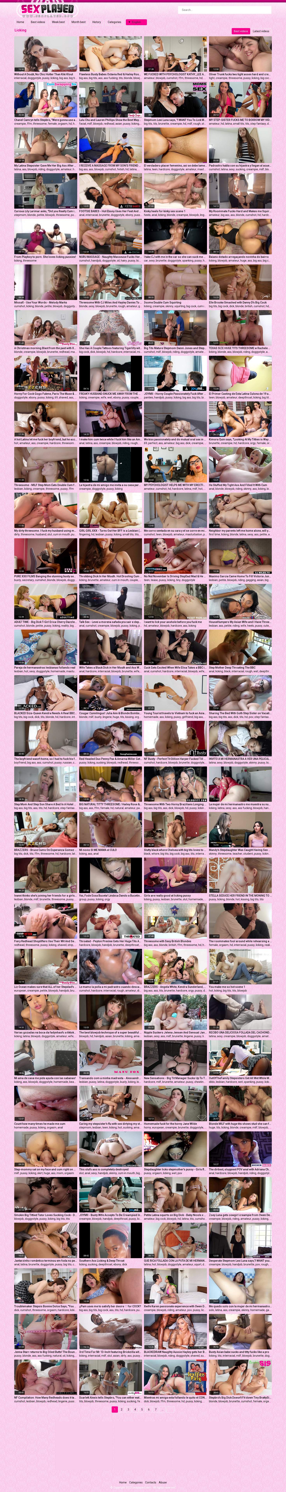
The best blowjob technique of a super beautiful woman (110, 1032)
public (142, 625)
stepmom (20, 214)
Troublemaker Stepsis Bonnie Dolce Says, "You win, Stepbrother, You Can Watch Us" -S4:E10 (45, 1306)
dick (231, 306)
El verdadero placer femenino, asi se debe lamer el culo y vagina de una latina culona (175, 165)
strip (70, 944)
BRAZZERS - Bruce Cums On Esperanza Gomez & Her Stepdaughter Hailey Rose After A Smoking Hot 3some (45, 850)
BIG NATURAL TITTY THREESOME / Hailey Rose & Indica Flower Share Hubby (110, 804)
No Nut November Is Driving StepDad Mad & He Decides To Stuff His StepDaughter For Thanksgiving (175, 576)
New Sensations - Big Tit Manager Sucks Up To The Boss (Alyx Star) (175, 1078)
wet (109, 397)
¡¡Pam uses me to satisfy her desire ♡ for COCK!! (110, 1306)
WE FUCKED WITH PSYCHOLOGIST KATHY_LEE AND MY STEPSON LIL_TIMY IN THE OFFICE (175, 74)
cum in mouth (205, 306)
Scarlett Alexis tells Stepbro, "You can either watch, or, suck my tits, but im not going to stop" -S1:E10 (110, 1397)
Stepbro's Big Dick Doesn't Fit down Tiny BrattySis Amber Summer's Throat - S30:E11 (240, 1397)
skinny (169, 306)
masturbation (205, 169)
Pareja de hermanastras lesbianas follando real (44, 667)
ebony (129, 214)
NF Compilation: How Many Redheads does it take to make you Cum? (45, 1397)
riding (41, 169)
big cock (265, 78)
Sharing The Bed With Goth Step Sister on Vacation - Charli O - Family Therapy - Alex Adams (240, 713)
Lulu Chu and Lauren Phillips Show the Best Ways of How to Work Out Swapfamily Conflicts (110, 120)
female (52, 123)
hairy (124, 260)
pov (73, 214)
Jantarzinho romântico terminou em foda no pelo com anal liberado (45, 1260)
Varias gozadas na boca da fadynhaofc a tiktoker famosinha (45, 1032)
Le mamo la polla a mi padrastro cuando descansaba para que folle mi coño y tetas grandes (110, 986)
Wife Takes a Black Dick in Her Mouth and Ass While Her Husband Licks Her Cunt (110, 667)
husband (41, 534)
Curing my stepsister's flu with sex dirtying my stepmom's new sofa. (110, 1123)
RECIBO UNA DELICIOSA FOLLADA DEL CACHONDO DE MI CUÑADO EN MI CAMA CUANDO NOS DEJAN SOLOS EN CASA (240, 1032)
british (249, 306)
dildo (212, 1081)
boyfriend (20, 762)
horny (147, 1127)
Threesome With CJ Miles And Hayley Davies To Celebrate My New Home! (110, 302)
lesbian (18, 488)
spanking (187, 260)
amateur (149, 78)
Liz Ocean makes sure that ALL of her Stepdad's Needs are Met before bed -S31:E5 (45, 986)
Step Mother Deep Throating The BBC (232, 667)
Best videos (38, 22)
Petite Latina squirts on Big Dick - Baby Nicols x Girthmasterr (175, 1215)
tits (121, 78)
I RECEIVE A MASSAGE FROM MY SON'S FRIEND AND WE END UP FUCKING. (110, 165)
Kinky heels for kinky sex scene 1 (164, 211)
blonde (128, 78)
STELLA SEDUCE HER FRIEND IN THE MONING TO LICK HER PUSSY (240, 895)
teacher (237, 853)
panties (148, 397)
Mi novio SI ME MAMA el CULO (98, 850)
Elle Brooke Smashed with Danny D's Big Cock (238, 302)
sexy (232, 169)
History (96, 22)
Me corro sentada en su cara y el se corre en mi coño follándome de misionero (175, 530)
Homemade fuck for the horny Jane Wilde (170, 1123)
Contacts (150, 1482)
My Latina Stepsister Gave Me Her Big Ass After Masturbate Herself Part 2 (45, 165)
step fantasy (258, 123)
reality (65, 625)
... (162, 1409)
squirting (180, 306)
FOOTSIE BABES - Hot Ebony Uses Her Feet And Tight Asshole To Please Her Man (110, 211)
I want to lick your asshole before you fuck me (173, 622)
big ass (63, 78)
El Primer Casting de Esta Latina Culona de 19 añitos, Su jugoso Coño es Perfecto (240, 393)
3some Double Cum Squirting (162, 302)
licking (54, 78)
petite (40, 214)
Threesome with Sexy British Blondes (167, 941)
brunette (163, 123)
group (82, 899)
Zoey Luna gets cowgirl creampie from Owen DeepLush (240, 1215)
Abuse (163, 1482)
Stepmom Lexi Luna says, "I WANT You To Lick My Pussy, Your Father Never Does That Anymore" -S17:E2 (175, 120)
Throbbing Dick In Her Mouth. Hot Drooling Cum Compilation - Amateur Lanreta (110, 576)
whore (155, 853)
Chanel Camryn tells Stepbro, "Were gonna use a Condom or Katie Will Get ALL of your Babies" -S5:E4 (45, 120)
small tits (238, 123)
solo (211, 1310)
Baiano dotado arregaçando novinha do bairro (239, 256)
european (20, 990)
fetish (120, 169)
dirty (17, 534)
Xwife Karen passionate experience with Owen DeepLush (175, 1306)
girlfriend (187, 717)
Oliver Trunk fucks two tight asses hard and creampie (240, 74)
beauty (73, 1081)
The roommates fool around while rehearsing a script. (240, 941)
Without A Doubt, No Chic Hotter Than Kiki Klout (43, 74)
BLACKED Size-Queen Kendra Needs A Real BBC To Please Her (45, 713)
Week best (58, 22)
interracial (20, 78)
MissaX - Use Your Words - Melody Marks (40, 302)
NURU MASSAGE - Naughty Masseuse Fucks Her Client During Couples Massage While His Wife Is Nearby (110, 256)
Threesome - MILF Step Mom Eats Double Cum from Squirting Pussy (45, 485)
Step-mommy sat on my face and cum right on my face (45, 1169)
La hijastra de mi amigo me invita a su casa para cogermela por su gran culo (110, 485)
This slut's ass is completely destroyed (104, 1169)
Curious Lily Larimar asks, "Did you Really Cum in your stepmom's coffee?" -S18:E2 (45, 211)
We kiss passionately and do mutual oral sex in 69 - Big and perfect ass (175, 439)
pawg (140, 808)
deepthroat (245, 397)
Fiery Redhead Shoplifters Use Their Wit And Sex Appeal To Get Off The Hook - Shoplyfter (45, 941)
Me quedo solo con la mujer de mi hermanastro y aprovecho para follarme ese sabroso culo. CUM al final (240, 1306)
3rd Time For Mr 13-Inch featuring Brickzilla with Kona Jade (110, 1352)
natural (119, 808)
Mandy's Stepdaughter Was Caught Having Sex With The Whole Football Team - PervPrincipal (240, 850)
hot (16, 443)
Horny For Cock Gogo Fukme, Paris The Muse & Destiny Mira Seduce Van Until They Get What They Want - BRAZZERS (45, 393)
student (248, 853)
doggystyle (34, 78)
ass (100, 78)
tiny (178, 580)
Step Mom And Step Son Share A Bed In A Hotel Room (45, 804)
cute (266, 625)
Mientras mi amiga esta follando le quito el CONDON (175, 1397)
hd (201, 78)
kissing (129, 717)
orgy (253, 443)
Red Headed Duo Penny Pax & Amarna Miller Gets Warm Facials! (110, 758)
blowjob (138, 78)
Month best (79, 22)
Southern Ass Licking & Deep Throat (101, 1260)
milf (89, 123)
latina (228, 123)
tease (154, 580)
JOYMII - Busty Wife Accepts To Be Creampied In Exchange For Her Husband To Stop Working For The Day (110, 1215)
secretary (28, 580)
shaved (63, 397)
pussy (45, 78)
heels (147, 214)
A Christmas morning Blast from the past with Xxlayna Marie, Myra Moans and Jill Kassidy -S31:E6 (45, 348)
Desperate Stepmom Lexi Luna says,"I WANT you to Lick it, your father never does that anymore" (240, 1260)
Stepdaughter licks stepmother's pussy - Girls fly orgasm (175, 1169)
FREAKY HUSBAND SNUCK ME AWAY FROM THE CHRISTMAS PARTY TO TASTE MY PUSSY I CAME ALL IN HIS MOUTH (110, 393)
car (146, 260)
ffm (181, 78)
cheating (199, 1081)
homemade (58, 671)
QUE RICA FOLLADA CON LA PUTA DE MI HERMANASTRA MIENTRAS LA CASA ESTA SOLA (175, 1260)
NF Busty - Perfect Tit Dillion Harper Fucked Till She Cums (175, 758)
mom (60, 1173)
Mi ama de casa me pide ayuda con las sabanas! (45, 1078)
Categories (114, 22)
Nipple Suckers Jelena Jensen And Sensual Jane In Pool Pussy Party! (175, 1032)
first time (214, 534)
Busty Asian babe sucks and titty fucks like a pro (239, 1352)
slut (141, 443)
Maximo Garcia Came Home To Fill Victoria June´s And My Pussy (240, 576)
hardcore (164, 169)
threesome (191, 78)
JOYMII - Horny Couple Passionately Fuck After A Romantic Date (175, 393)
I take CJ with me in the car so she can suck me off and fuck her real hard (175, 256)
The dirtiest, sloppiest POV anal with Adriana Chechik (240, 1169)
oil (118, 260)
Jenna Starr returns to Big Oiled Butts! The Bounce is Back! (45, 1352)
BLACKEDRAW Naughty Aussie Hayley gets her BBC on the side (175, 1352)
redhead (109, 123)
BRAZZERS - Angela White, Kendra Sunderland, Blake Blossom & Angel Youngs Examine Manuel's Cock (175, 986)
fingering (84, 534)
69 (56, 397)
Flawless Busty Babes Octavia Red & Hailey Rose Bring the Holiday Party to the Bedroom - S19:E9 (110, 74)
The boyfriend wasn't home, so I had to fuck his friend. (45, 758)
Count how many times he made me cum (39, 1123)
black (227, 671)
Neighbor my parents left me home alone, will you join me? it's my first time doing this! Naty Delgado (240, 530)
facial (82, 123)
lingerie (204, 214)
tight (212, 78)
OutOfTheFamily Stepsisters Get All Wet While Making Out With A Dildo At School (240, 1078)
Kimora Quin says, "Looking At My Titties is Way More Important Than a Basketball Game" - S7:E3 (240, 439)
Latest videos (261, 31)
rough (197, 123)
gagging (251, 580)
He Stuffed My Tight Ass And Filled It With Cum (238, 485)
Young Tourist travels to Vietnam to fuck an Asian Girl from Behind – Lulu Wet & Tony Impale (175, 713)
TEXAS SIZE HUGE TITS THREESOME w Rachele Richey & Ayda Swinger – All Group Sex (240, 348)
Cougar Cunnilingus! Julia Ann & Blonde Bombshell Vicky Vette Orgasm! (110, 713)
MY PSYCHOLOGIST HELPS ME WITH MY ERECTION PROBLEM (175, 485)
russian (67, 762)
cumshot (172, 78)
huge (206, 260)
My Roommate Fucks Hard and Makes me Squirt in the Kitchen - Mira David (240, 211)
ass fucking (111, 78)
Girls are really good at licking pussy (167, 895)
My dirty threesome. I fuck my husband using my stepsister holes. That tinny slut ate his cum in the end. (45, 530)
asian (118, 123)
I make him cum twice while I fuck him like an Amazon (110, 439)
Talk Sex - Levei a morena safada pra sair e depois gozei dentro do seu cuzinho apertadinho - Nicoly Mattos (110, 622)
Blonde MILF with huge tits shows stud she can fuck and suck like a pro (240, 1123)
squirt (197, 1264)
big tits (73, 78)
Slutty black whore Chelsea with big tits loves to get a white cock (175, 850)
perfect (152, 443)
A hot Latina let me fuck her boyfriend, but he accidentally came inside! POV (45, 439)
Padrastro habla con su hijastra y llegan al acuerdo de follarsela (240, 165)
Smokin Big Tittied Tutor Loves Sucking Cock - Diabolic (45, 1215)
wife (103, 397)
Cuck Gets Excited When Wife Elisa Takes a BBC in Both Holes (175, 667)
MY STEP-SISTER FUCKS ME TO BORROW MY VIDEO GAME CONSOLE (240, 120)
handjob (96, 260)
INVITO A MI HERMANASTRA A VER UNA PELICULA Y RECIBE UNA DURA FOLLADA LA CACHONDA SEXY (240, 758)
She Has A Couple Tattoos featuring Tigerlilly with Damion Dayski (110, 348)
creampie (221, 78)
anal (81, 214)
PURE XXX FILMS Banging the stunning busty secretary (45, 576)
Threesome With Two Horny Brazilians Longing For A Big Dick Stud (175, 804)
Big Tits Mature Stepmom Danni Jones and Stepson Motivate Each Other (175, 348)
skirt (40, 1173)
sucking (240, 169)
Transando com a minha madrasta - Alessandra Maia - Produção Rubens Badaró (110, 1078)
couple (134, 397)
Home (20, 22)
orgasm (63, 123)
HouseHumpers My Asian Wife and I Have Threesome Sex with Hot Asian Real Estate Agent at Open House (240, 622)
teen (155, 169)
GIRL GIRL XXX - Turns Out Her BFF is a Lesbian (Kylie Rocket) (110, 530)
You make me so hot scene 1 (227, 986)
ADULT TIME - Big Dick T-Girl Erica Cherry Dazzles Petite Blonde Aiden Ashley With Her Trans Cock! (45, 622)
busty (17, 580)
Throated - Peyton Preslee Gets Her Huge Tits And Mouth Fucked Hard (110, 941)
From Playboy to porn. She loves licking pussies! (45, 256)
